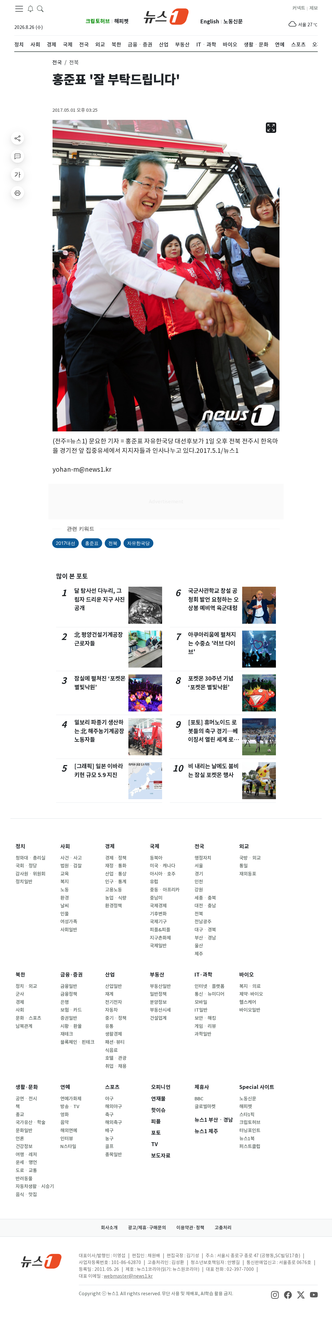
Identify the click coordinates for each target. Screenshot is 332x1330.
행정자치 (203, 858)
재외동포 (247, 874)
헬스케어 (247, 1002)
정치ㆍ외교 (26, 986)
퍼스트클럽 (249, 1146)
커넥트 (298, 8)
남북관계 (24, 1026)
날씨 (64, 906)
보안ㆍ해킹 (205, 1018)
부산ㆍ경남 (205, 938)
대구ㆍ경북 (205, 930)
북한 (20, 974)
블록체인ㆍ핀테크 (77, 1042)
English (209, 21)
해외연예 (68, 1130)
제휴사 (202, 1087)
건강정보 (24, 1146)
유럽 (154, 882)
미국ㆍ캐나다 (162, 866)
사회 (65, 846)
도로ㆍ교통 (26, 1170)
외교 (244, 846)
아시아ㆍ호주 (162, 874)
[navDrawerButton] (19, 9)
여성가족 (68, 922)
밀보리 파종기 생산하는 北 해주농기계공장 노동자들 (99, 731)
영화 (64, 1115)
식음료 (111, 1050)
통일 (243, 866)
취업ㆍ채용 (115, 1066)
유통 (109, 1026)
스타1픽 (247, 1115)
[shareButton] (17, 138)
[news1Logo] (41, 1261)
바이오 (246, 974)
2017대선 (65, 543)
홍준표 (92, 543)
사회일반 (68, 930)
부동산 (157, 974)
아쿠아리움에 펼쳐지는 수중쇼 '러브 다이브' (212, 643)
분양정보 (158, 1002)
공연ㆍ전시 (26, 1099)
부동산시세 (160, 1010)
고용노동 (113, 890)
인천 (199, 882)
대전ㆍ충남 (205, 906)
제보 (313, 8)
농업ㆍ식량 (115, 898)
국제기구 (158, 922)
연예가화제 (70, 1099)
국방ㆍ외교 (250, 858)
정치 (20, 846)
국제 (155, 846)
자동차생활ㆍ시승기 (35, 1186)
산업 (110, 974)
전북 (112, 543)
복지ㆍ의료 (250, 986)
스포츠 (112, 1087)
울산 (199, 946)
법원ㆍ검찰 (71, 866)
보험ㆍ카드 (71, 1010)
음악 (64, 1122)
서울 (199, 866)
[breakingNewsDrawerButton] (30, 8)
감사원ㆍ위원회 (30, 874)
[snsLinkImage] (275, 1294)
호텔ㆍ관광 (115, 1058)
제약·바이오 (251, 994)
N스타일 (68, 1146)
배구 (109, 1130)
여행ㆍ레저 (26, 1154)
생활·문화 (27, 1087)
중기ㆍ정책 (115, 1018)
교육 (64, 874)
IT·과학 (203, 974)
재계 (109, 994)
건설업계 (158, 1018)
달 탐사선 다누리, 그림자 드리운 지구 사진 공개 (99, 599)
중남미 (156, 898)
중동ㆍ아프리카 (165, 890)
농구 (109, 1139)
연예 (65, 1087)
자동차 (111, 1010)
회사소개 (109, 1228)
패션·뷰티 (114, 1042)
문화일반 (24, 1130)
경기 (199, 874)
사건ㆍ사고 (71, 858)
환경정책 (113, 906)
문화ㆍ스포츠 (28, 1018)
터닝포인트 (249, 1130)
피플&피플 (160, 930)
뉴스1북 (247, 1139)
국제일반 (158, 946)
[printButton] (17, 192)
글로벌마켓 (205, 1106)
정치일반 (24, 882)
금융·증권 (71, 974)
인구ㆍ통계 (115, 882)
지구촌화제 (160, 938)
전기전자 (113, 1002)
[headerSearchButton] (40, 8)
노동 (64, 890)
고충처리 (223, 1228)
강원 (199, 890)
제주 (199, 954)
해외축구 (113, 1122)
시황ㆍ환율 (71, 1026)
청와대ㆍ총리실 (30, 858)
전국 (199, 846)
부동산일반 (160, 986)
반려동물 (24, 1179)
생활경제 (113, 1034)
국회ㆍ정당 (26, 866)
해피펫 (121, 21)
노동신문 (233, 21)
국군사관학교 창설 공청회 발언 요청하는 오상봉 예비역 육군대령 (213, 599)
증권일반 (68, 1018)
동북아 (156, 858)
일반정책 (158, 994)
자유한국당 (138, 543)
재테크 (66, 1034)
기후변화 (158, 914)
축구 (109, 1115)
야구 (109, 1099)
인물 (64, 914)
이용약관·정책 (190, 1228)
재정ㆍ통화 (115, 866)
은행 (64, 1002)
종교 (20, 1115)
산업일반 (113, 986)
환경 (64, 898)
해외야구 (113, 1106)
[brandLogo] (166, 16)
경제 (110, 846)
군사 (20, 994)
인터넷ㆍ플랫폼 (209, 986)
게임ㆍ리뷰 (205, 1026)
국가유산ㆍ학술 (30, 1122)
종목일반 (113, 1154)
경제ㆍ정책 (115, 858)
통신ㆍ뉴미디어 (209, 994)
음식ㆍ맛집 (26, 1194)
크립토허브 (98, 21)
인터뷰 (66, 1139)
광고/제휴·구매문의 (147, 1228)
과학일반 (203, 1034)
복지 (64, 882)
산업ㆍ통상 (115, 874)
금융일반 (68, 986)
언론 (20, 1139)
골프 (109, 1146)
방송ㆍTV (69, 1106)
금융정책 (68, 994)
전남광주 (203, 922)
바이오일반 (249, 1010)
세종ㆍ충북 (205, 898)
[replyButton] (17, 156)
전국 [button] (57, 62)
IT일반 (201, 1010)
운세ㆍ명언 (26, 1162)
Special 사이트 (256, 1087)
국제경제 (158, 906)
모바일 (201, 1002)
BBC (199, 1099)
